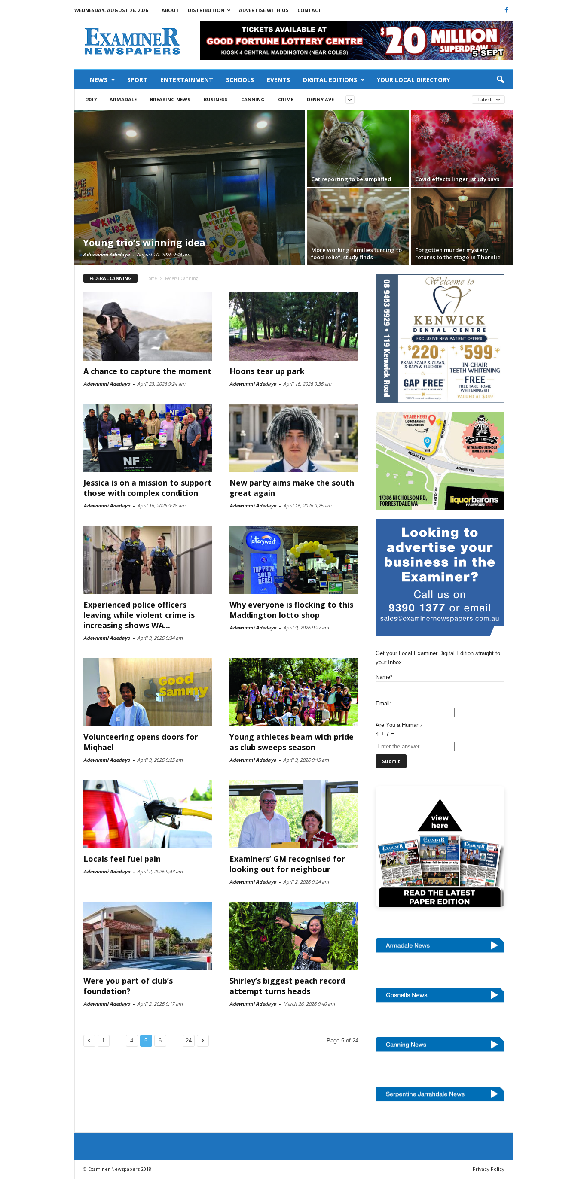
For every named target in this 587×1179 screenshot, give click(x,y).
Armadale (123, 99)
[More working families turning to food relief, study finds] (358, 226)
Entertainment (186, 80)
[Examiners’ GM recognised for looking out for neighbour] (293, 814)
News (98, 80)
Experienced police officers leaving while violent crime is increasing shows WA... (139, 614)
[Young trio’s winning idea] (189, 187)
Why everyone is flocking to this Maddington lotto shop (291, 609)
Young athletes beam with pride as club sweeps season (291, 742)
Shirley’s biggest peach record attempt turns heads (287, 985)
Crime (286, 99)
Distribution (206, 10)
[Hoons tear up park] (293, 326)
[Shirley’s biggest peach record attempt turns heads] (293, 936)
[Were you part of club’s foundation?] (147, 936)
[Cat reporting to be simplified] (358, 148)
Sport (137, 80)
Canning (253, 99)
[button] (500, 79)
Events (278, 80)
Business (216, 99)
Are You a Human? (399, 729)
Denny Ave (320, 99)
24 (189, 1040)
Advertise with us (264, 10)
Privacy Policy (488, 1169)
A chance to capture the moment (147, 371)
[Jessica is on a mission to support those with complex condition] (147, 438)
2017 (91, 99)
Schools (240, 80)
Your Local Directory (413, 80)
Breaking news (170, 99)
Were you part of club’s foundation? (128, 985)
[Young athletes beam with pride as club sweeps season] (293, 692)
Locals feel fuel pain (122, 859)
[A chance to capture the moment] (147, 326)
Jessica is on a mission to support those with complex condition (147, 487)
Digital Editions (330, 80)
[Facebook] (506, 10)
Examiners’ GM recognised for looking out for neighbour (287, 864)
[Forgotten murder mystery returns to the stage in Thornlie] (462, 226)
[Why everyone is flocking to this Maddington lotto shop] (293, 560)
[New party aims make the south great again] (293, 438)
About (170, 10)
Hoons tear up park (267, 371)
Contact (309, 10)
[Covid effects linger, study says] (462, 148)
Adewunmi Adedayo (106, 254)
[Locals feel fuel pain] (147, 814)
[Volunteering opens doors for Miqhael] (147, 692)
